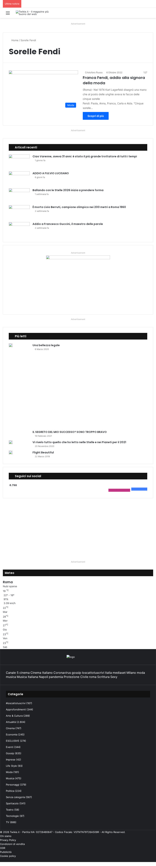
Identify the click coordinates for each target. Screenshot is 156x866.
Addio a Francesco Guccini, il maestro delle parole (68, 224)
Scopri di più (96, 115)
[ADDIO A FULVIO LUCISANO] (19, 178)
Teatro (10, 809)
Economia (11, 734)
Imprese (10, 759)
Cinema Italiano (41, 673)
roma (92, 677)
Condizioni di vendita (12, 844)
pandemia (56, 677)
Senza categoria (15, 797)
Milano (131, 673)
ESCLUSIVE (12, 740)
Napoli (43, 677)
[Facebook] (155, 859)
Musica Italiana (27, 677)
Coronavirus (62, 673)
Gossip (10, 753)
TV (7, 822)
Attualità (11, 721)
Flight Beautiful (43, 452)
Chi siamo (5, 836)
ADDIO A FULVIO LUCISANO (51, 173)
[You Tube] (149, 859)
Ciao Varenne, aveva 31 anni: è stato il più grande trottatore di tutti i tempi (85, 156)
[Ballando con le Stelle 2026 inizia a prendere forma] (19, 195)
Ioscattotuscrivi (93, 673)
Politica (10, 790)
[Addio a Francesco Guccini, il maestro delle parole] (19, 229)
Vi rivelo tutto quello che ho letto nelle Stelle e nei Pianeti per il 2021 (79, 442)
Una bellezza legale (46, 345)
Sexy (113, 677)
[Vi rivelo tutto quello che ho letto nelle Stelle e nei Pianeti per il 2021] (11, 442)
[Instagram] (146, 859)
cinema (24, 673)
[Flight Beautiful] (11, 452)
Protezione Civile (76, 677)
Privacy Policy (8, 840)
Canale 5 (12, 673)
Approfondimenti (16, 709)
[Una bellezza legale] (11, 345)
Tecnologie (12, 815)
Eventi (9, 747)
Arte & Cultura (14, 715)
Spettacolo (12, 803)
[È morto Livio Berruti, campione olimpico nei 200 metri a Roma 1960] (19, 212)
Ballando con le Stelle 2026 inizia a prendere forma (68, 190)
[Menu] (8, 14)
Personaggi (12, 784)
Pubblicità (5, 851)
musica (11, 677)
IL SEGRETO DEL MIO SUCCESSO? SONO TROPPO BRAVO (70, 432)
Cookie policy (8, 855)
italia (108, 673)
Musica (10, 778)
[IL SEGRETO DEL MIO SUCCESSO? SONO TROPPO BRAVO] (76, 392)
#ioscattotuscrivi (15, 703)
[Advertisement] (78, 527)
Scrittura (103, 677)
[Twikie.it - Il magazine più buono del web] (34, 12)
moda (141, 673)
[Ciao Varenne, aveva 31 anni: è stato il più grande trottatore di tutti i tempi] (19, 161)
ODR (2, 847)
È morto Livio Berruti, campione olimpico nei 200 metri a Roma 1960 (79, 207)
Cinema (10, 728)
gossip (76, 673)
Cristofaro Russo (94, 72)
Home (14, 40)
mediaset (119, 673)
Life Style (11, 765)
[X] (152, 859)
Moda (9, 772)
